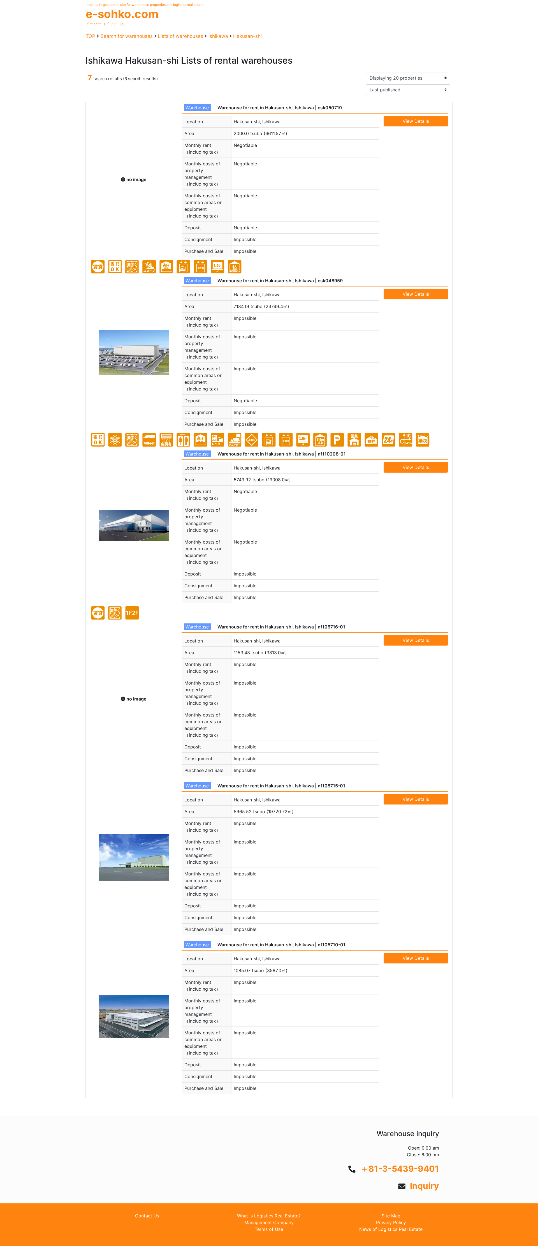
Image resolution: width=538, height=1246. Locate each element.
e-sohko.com (122, 14)
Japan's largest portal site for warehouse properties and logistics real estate (144, 5)
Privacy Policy (391, 1222)
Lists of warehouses (180, 36)
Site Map (391, 1216)
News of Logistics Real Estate (391, 1229)
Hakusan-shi (247, 36)
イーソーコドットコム (105, 23)
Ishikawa (218, 36)
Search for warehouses (127, 36)
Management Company (269, 1222)
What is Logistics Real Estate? (269, 1216)
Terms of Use (269, 1229)
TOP (90, 36)
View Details (416, 121)
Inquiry (424, 1186)
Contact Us (147, 1216)
